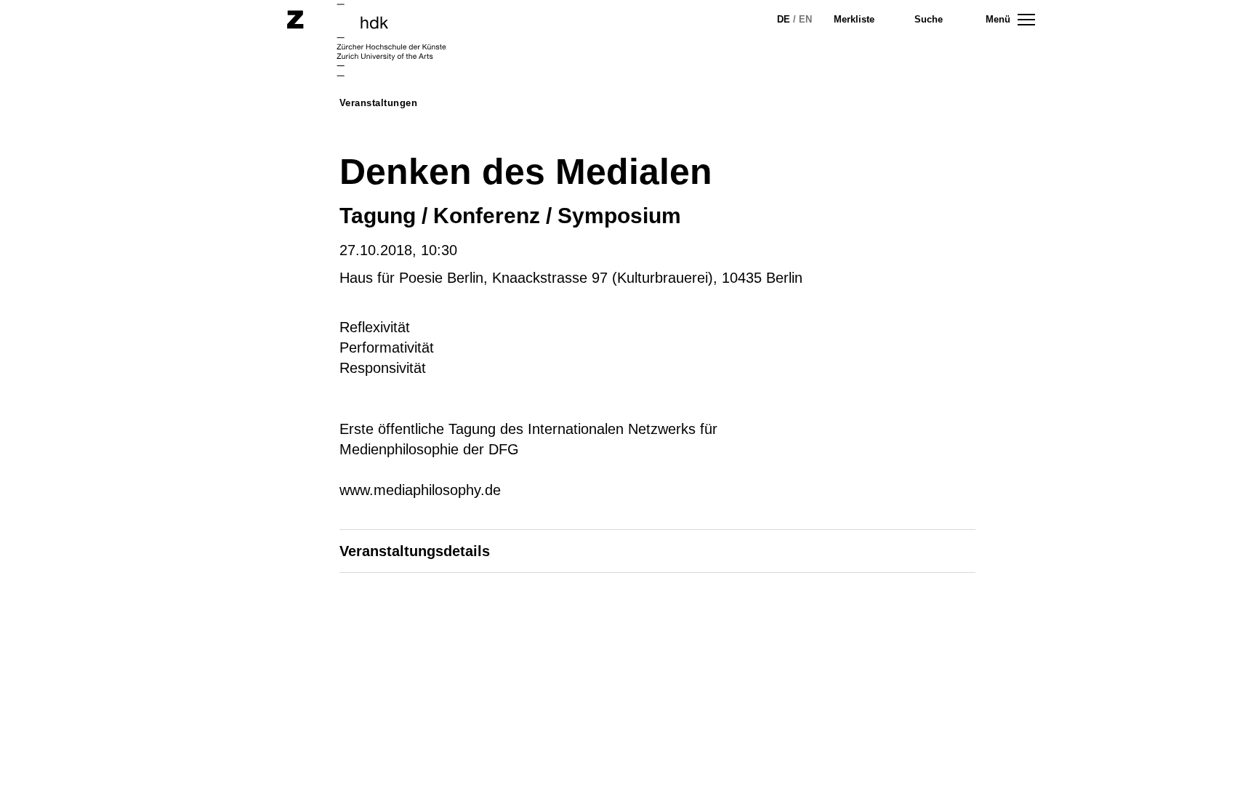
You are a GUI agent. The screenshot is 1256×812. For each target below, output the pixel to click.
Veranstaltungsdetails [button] (414, 551)
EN (805, 19)
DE (783, 19)
